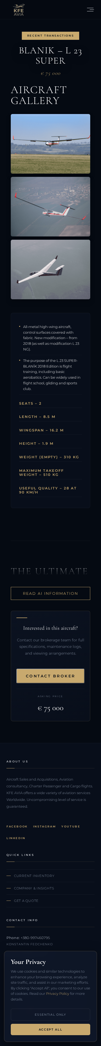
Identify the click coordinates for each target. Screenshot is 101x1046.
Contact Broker (50, 676)
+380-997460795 (35, 937)
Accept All (50, 1029)
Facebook (17, 826)
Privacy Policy (57, 994)
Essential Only (50, 1014)
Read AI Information (50, 593)
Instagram (44, 826)
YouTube (70, 826)
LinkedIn (16, 838)
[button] (90, 9)
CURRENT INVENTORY (34, 876)
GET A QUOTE (26, 901)
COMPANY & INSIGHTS (34, 888)
